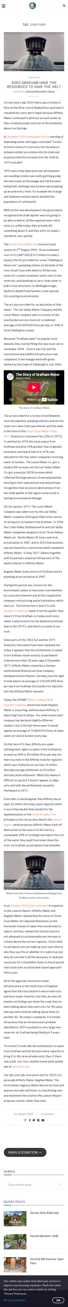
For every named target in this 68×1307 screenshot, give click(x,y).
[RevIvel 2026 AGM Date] (15, 1218)
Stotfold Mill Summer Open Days (47, 1261)
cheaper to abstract (16, 610)
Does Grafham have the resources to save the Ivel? (34, 85)
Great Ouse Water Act (23, 244)
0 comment (47, 1113)
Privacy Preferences (14, 1300)
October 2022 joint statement (29, 905)
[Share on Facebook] (30, 1120)
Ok (58, 1300)
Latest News (34, 77)
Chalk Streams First (44, 814)
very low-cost (20, 1066)
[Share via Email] (43, 1120)
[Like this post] (25, 1120)
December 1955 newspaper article (27, 136)
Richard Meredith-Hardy (40, 91)
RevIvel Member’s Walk (44, 1236)
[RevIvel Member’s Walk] (15, 1241)
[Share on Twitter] (33, 1120)
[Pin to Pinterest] (38, 1120)
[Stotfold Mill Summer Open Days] (15, 1264)
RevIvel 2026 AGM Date (44, 1213)
